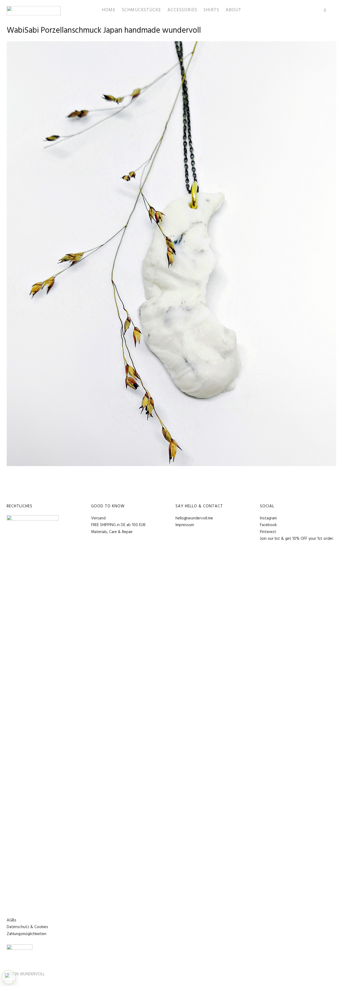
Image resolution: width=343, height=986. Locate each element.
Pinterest (268, 532)
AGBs (11, 920)
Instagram (268, 518)
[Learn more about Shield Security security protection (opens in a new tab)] (9, 977)
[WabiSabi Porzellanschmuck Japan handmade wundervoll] (171, 464)
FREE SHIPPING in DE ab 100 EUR (118, 525)
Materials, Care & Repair (112, 532)
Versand (98, 518)
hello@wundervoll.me (194, 518)
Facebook (268, 525)
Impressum (185, 525)
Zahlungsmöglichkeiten (26, 934)
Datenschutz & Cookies (27, 927)
